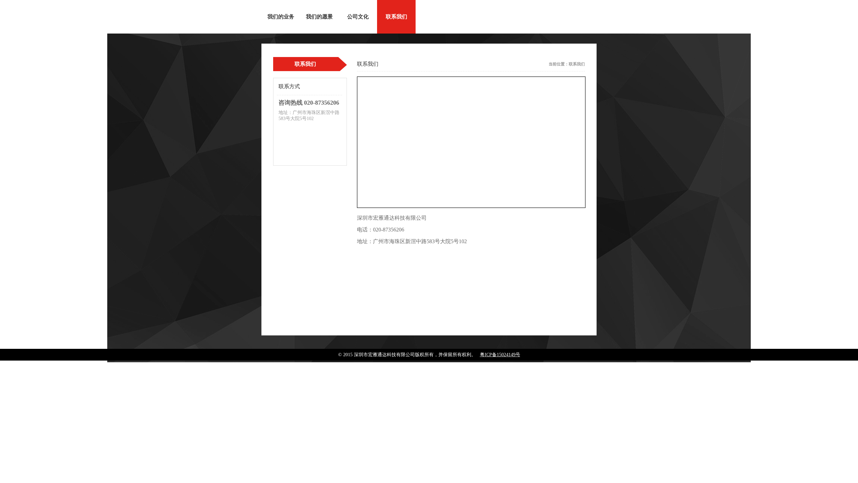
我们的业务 (280, 16)
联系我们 (396, 16)
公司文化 (358, 16)
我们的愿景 (319, 16)
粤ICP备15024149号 (500, 354)
